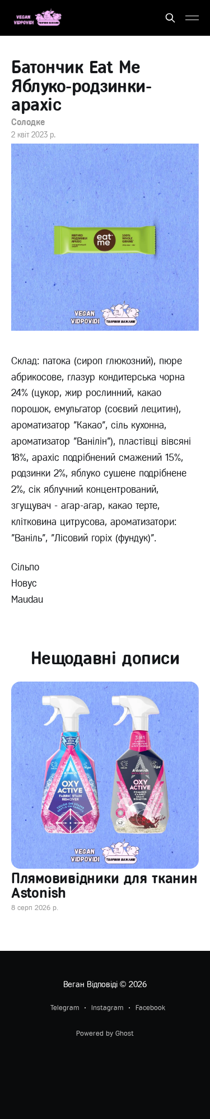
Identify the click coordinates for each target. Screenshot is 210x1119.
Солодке (27, 122)
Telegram (64, 1007)
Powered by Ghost (105, 1033)
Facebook (150, 1007)
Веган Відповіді (90, 984)
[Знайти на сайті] (170, 18)
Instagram (107, 1007)
